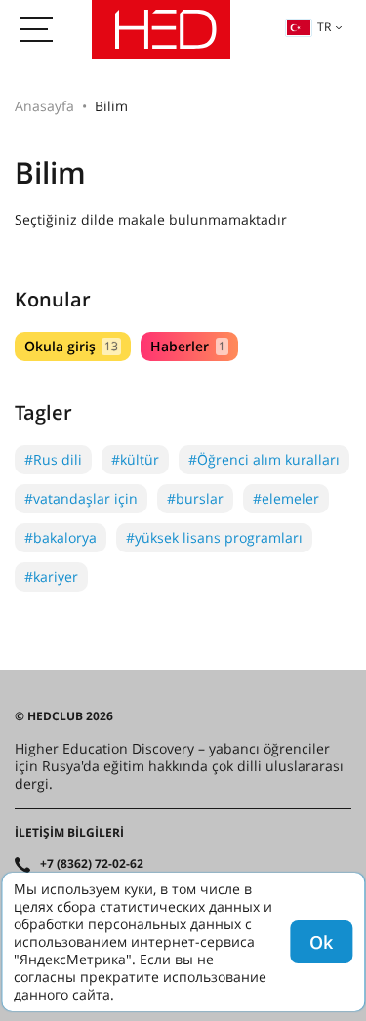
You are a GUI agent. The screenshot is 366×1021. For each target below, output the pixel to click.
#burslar (195, 498)
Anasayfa (44, 106)
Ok (321, 942)
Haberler (187, 346)
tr (324, 27)
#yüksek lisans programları (214, 537)
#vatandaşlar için (81, 498)
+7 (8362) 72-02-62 (91, 864)
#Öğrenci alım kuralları (264, 459)
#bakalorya (60, 537)
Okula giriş (71, 346)
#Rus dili (53, 459)
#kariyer (51, 576)
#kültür (135, 459)
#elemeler (286, 498)
